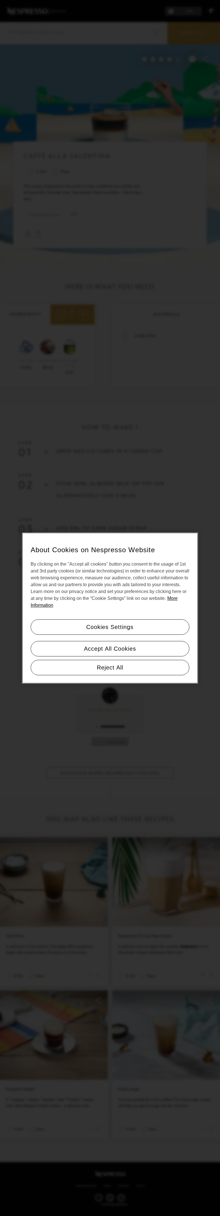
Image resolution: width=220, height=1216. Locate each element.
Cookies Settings (109, 627)
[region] (110, 608)
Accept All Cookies (110, 649)
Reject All (110, 667)
